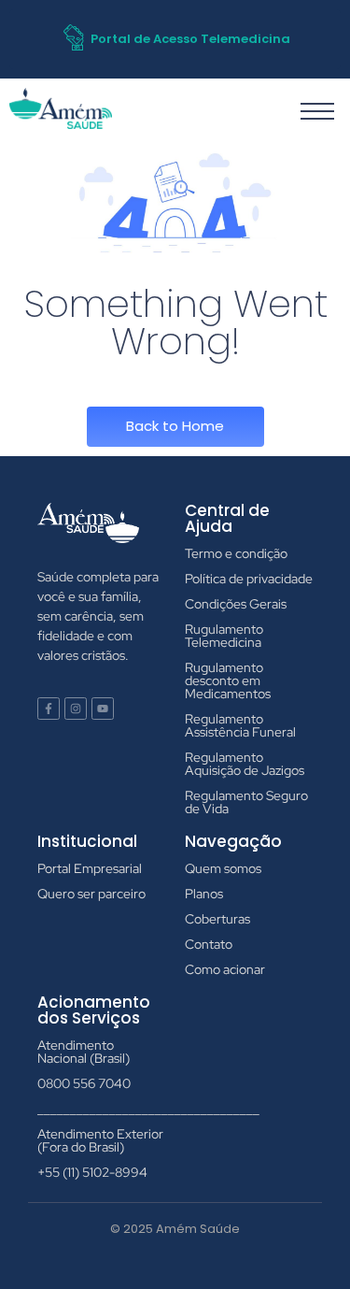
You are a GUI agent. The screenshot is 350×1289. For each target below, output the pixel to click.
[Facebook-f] (48, 708)
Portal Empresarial (89, 868)
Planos (204, 893)
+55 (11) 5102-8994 (92, 1172)
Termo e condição (236, 553)
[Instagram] (75, 708)
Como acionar (225, 969)
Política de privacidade (249, 578)
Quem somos (223, 868)
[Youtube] (102, 708)
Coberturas (217, 918)
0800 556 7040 (84, 1083)
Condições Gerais (236, 603)
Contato (208, 944)
